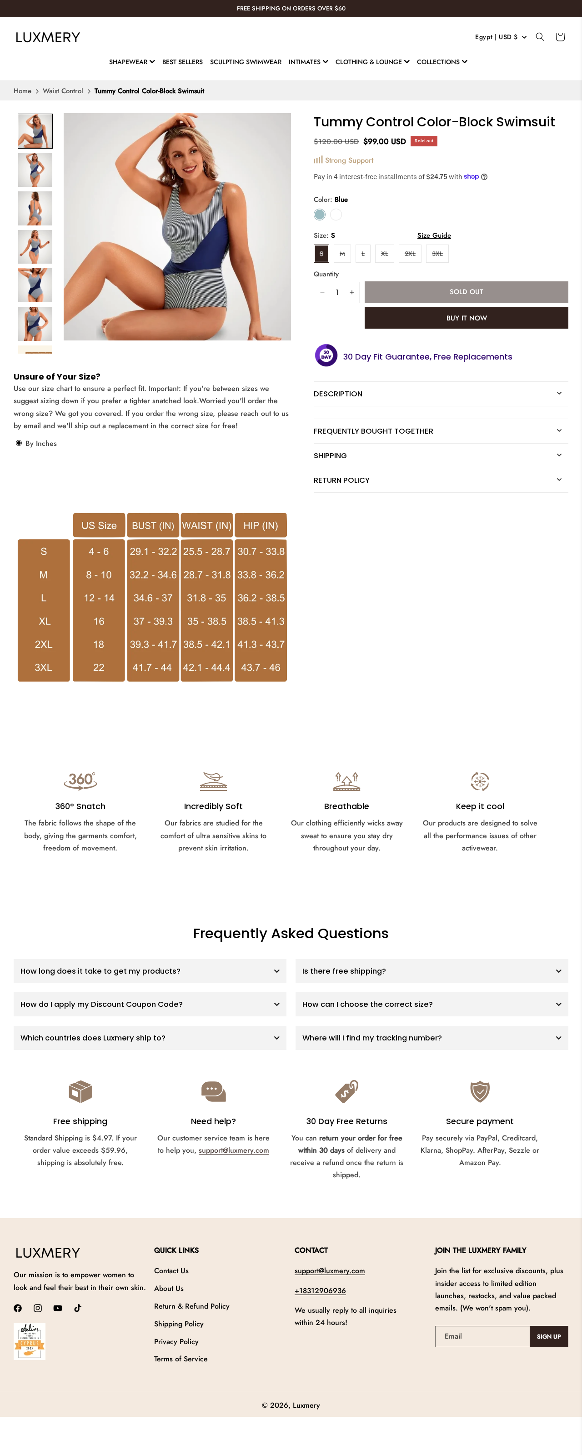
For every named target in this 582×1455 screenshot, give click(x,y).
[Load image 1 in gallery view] (35, 131)
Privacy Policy (176, 1341)
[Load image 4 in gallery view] (35, 247)
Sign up (549, 1336)
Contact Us (171, 1270)
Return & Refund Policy (192, 1306)
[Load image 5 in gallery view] (35, 285)
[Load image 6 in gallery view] (35, 324)
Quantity (326, 273)
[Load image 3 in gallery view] (35, 208)
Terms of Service (181, 1359)
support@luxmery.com (234, 1150)
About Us (169, 1288)
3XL (440, 255)
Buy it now (467, 318)
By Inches (40, 443)
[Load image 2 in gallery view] (35, 170)
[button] (132, 61)
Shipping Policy (179, 1324)
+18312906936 (320, 1290)
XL (387, 255)
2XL (413, 255)
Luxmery (306, 1405)
